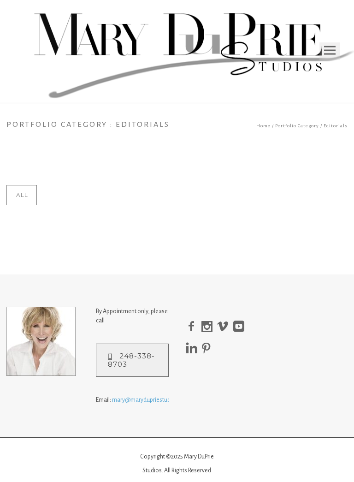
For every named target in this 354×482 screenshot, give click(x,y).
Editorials (336, 125)
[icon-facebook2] (193, 327)
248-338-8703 (131, 360)
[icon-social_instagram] (209, 327)
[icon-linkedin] (194, 348)
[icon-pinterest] (208, 348)
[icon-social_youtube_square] (241, 327)
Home (263, 125)
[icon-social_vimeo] (225, 327)
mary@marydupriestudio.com (150, 400)
